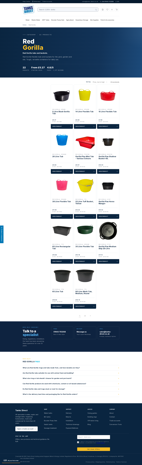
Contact (112, 417)
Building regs (92, 417)
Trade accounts (114, 420)
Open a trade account (26, 429)
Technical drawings (72, 424)
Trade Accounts (47, 1)
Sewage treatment (50, 428)
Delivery (69, 413)
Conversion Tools (115, 424)
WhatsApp (37, 1)
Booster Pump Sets (50, 420)
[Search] (96, 10)
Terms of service (121, 462)
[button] (117, 10)
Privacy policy (90, 462)
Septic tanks (48, 424)
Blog (89, 424)
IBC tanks (47, 417)
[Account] (112, 10)
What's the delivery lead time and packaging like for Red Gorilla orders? (50, 394)
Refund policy (110, 462)
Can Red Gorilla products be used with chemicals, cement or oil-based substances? (54, 384)
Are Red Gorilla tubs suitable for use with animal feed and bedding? (48, 373)
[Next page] (90, 316)
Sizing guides (92, 413)
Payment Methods (72, 428)
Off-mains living (93, 420)
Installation (69, 420)
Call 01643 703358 (108, 1)
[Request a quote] (103, 10)
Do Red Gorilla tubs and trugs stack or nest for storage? (44, 389)
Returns (68, 417)
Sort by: (88, 82)
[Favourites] (107, 10)
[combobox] (67, 9)
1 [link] (79, 316)
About (111, 413)
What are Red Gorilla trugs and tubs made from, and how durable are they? (51, 368)
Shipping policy (100, 462)
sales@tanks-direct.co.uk (90, 1)
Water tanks (48, 413)
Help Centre (26, 1)
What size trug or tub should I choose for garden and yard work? (47, 378)
